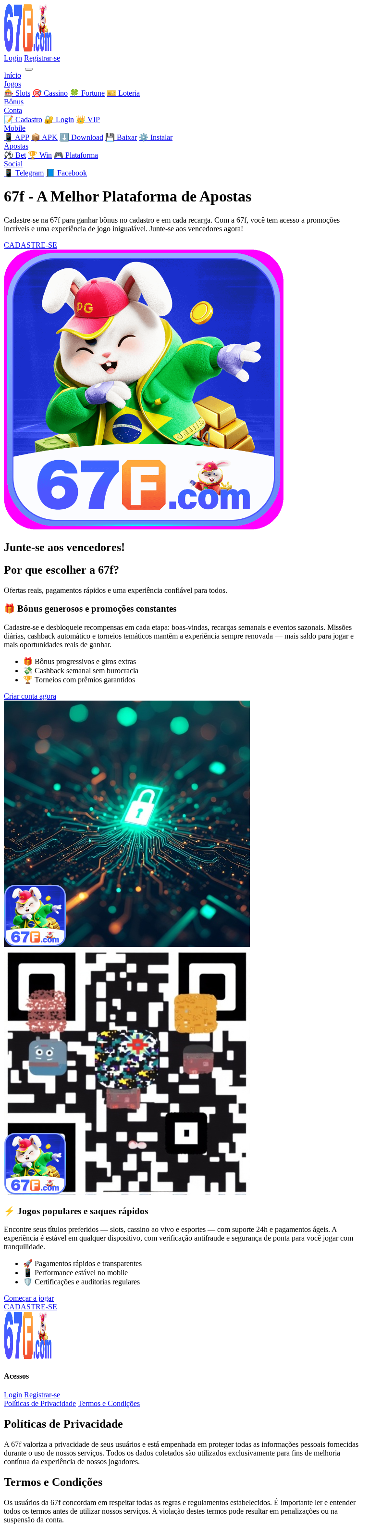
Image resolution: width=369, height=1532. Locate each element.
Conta (13, 110)
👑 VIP (88, 119)
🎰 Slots (17, 93)
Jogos (12, 84)
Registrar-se (42, 58)
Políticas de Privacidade (40, 1403)
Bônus (14, 102)
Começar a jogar (29, 1298)
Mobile (14, 128)
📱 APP (16, 137)
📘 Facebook (66, 173)
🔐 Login (59, 119)
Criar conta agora (30, 696)
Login (13, 58)
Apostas (16, 146)
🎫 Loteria (123, 93)
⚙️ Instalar (155, 137)
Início (12, 75)
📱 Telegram (24, 173)
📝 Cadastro (23, 119)
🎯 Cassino (50, 93)
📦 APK (44, 137)
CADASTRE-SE (30, 245)
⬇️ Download (81, 137)
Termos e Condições (109, 1403)
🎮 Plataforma (76, 155)
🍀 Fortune (87, 93)
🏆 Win (40, 155)
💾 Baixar (121, 137)
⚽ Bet (15, 155)
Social (13, 164)
